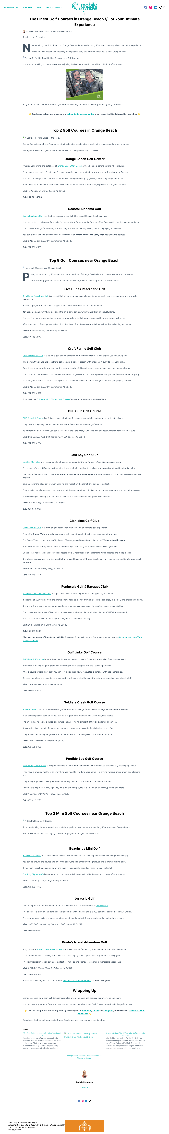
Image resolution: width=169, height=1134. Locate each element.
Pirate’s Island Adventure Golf (50, 949)
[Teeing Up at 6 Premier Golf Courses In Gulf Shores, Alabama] (84, 1043)
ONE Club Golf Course (33, 418)
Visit (39, 7)
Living (48, 7)
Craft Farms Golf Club (33, 355)
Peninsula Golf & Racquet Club (37, 593)
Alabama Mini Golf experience (77, 980)
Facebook (86, 1010)
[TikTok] (160, 7)
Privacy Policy (14, 1130)
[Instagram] (150, 7)
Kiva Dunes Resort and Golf (36, 296)
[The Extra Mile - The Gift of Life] (84, 84)
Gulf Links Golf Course (33, 659)
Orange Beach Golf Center (70, 166)
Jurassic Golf (102, 905)
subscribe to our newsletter (80, 114)
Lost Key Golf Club (31, 462)
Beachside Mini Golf (32, 855)
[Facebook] (145, 7)
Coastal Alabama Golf (33, 216)
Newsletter (9, 7)
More (57, 7)
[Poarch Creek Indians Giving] (84, 1125)
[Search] (164, 7)
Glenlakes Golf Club (32, 527)
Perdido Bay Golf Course (34, 765)
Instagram (108, 1010)
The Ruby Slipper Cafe (33, 874)
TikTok (95, 1010)
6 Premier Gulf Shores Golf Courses (53, 399)
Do (17, 7)
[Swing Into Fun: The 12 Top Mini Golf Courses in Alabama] (127, 1040)
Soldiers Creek (29, 709)
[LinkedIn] (155, 7)
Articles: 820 (84, 1087)
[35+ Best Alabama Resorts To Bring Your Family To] (43, 1040)
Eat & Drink (27, 7)
